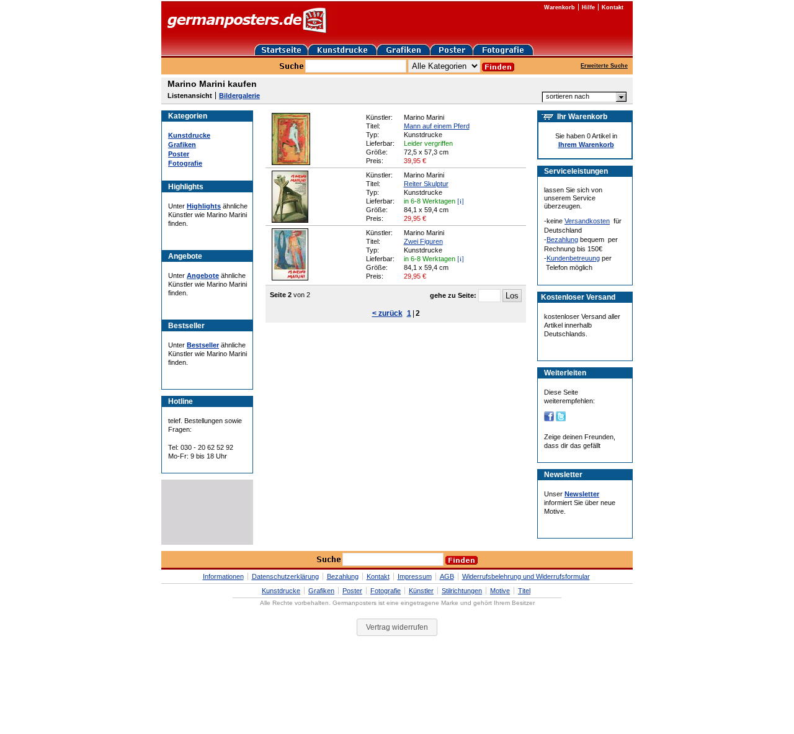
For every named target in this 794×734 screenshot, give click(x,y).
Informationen (223, 576)
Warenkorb (559, 7)
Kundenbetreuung (573, 258)
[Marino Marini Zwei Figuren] (290, 278)
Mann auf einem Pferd (437, 126)
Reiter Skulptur (426, 183)
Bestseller (203, 345)
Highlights (204, 206)
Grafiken (182, 144)
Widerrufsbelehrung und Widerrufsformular (526, 576)
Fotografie (185, 163)
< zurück (387, 313)
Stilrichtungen (462, 590)
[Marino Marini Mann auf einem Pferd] (291, 162)
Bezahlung (562, 239)
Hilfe (588, 7)
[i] (460, 200)
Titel (524, 590)
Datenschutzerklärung (285, 576)
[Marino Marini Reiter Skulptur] (290, 220)
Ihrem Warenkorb (586, 144)
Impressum (415, 576)
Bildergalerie (239, 95)
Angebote (203, 275)
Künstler (421, 590)
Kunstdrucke (189, 135)
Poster (178, 154)
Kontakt (612, 7)
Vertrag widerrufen (397, 627)
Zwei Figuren (423, 241)
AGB (447, 576)
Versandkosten (587, 221)
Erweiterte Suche (604, 66)
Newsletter (581, 494)
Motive (500, 590)
